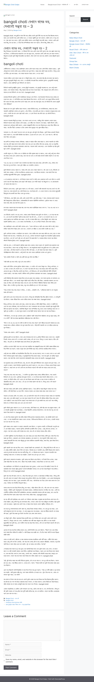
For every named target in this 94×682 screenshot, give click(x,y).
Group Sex (73, 61)
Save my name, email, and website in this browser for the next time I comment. (31, 660)
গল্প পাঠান (76, 4)
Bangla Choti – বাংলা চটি (77, 41)
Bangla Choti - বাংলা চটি (12, 598)
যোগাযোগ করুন (85, 4)
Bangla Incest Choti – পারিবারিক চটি (58, 4)
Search (72, 16)
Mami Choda (74, 68)
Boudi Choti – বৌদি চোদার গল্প (78, 49)
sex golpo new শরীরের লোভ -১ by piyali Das (18, 604)
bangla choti (9, 600)
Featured (72, 58)
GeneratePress (60, 679)
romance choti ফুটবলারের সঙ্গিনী (14, 602)
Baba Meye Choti (75, 38)
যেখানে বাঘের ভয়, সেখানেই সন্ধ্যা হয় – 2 (25, 48)
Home (42, 4)
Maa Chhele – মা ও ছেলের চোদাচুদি (79, 64)
